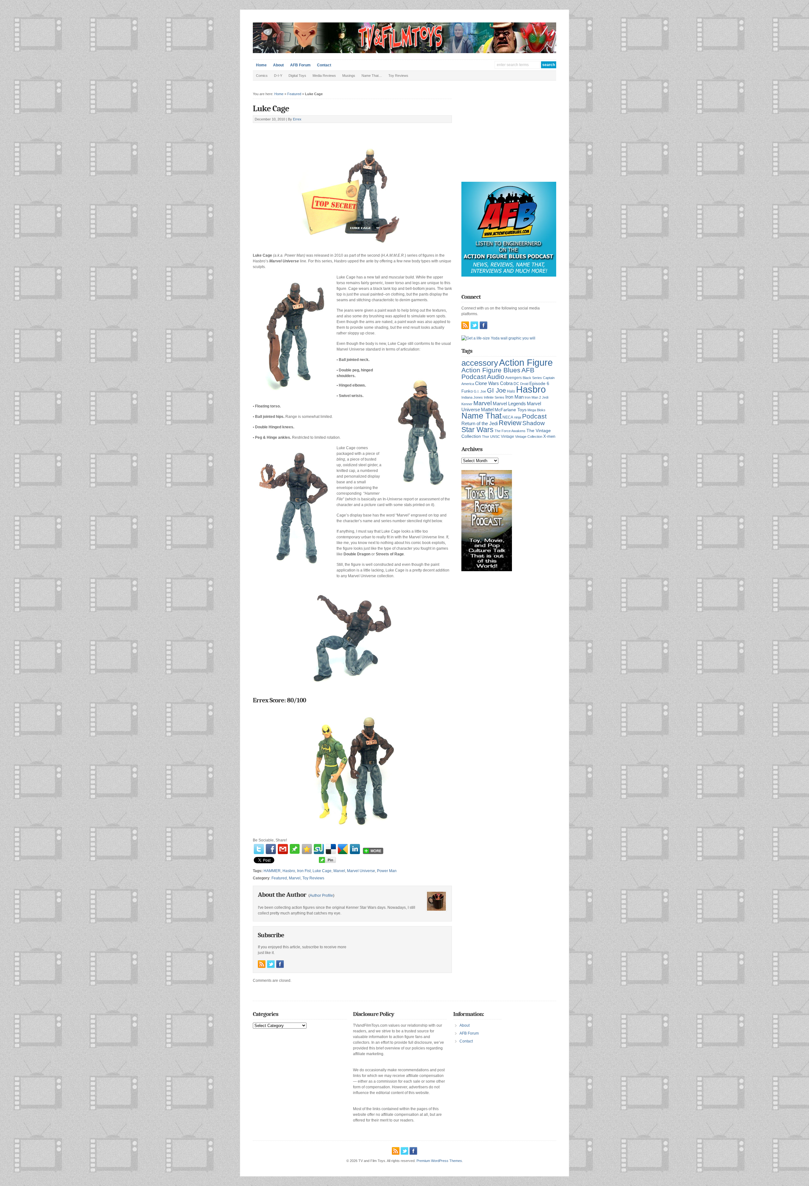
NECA (507, 417)
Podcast (534, 416)
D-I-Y (278, 75)
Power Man (387, 871)
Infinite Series (494, 397)
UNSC (495, 436)
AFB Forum (300, 65)
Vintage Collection (528, 436)
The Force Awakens (510, 431)
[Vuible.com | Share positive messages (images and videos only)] (295, 852)
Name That (481, 415)
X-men (549, 436)
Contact (324, 65)
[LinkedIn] (355, 849)
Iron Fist (304, 871)
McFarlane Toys (510, 409)
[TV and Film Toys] (404, 52)
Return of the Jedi (479, 423)
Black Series (532, 378)
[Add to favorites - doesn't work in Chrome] (307, 849)
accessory (479, 362)
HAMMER (272, 871)
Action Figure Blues (490, 370)
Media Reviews (324, 75)
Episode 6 (539, 383)
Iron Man (514, 397)
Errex (297, 119)
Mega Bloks (536, 410)
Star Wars (477, 429)
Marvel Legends (509, 403)
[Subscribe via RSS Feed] (261, 964)
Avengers (513, 378)
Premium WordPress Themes (439, 1161)
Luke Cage (271, 108)
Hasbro (289, 871)
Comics (262, 75)
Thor (485, 436)
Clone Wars (487, 383)
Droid (524, 384)
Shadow (533, 423)
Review (510, 423)
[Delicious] (331, 849)
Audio (495, 376)
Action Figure (526, 362)
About (278, 65)
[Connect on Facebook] (280, 964)
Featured (294, 94)
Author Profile (321, 895)
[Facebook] (271, 849)
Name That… (372, 75)
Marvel (339, 871)
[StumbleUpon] (319, 849)
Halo (511, 391)
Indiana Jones (472, 397)
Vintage (507, 436)
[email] (283, 849)
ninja (517, 417)
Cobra (506, 383)
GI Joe (496, 390)
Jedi (545, 397)
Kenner (466, 404)
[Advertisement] (327, 130)
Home (261, 65)
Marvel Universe (361, 871)
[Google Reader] (343, 849)
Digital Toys (297, 75)
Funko (467, 391)
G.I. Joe (480, 391)
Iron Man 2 (533, 397)
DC (516, 384)
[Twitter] (259, 849)
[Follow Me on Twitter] (271, 964)
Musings (348, 75)
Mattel (487, 409)
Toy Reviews (398, 75)
